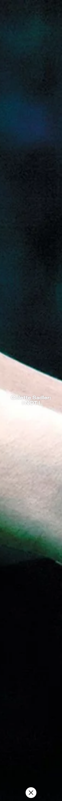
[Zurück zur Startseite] (31, 792)
